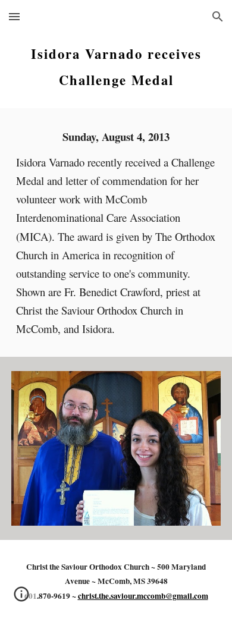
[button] (14, 16)
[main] (116, 63)
